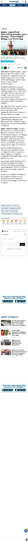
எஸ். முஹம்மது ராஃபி (7, 61)
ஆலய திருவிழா (5, 208)
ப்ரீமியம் (12, 5)
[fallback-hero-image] (6, 323)
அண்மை (4, 5)
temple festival (16, 205)
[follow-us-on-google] (25, 68)
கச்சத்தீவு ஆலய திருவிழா (15, 208)
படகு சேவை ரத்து (13, 211)
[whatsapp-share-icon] (2, 69)
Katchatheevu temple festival (7, 214)
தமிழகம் (20, 5)
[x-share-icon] (5, 69)
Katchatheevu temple (18, 214)
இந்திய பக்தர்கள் (5, 211)
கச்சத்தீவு (3, 205)
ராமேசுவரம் (9, 205)
